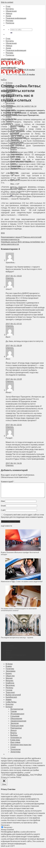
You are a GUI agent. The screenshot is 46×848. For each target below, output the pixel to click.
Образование (16, 718)
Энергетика (15, 752)
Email (3, 505)
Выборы (14, 735)
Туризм (13, 711)
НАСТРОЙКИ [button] (36, 775)
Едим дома (15, 740)
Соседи (9, 107)
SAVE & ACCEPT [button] (8, 846)
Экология (14, 723)
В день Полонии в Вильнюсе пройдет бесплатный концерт (20, 553)
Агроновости (16, 737)
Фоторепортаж (16, 709)
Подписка (10, 23)
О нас (8, 6)
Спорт (13, 747)
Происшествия (16, 725)
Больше (9, 706)
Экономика (10, 671)
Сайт (3, 510)
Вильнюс (9, 680)
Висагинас (10, 103)
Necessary (8, 827)
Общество (10, 676)
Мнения (9, 678)
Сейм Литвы (11, 702)
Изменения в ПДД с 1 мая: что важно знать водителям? (22, 581)
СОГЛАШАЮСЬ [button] (9, 775)
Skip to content (7, 2)
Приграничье (16, 728)
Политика (10, 668)
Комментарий (7, 481)
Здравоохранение (18, 721)
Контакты (10, 8)
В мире (9, 666)
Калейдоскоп (11, 697)
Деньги (13, 730)
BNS (3, 233)
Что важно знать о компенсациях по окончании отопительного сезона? (19, 609)
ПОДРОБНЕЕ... (23, 775)
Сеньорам (14, 716)
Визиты (13, 149)
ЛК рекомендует (17, 714)
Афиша (9, 13)
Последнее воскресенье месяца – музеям (17, 637)
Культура (9, 704)
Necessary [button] (5, 825)
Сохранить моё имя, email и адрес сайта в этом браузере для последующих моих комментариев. (22, 515)
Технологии (15, 749)
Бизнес (9, 673)
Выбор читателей (13, 695)
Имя (3, 501)
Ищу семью (15, 742)
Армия (8, 116)
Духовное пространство (20, 744)
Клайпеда (10, 683)
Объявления (11, 11)
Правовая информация (16, 18)
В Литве (9, 83)
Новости (3, 79)
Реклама (9, 20)
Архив (8, 16)
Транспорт (10, 692)
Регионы (9, 687)
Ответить (10, 278)
